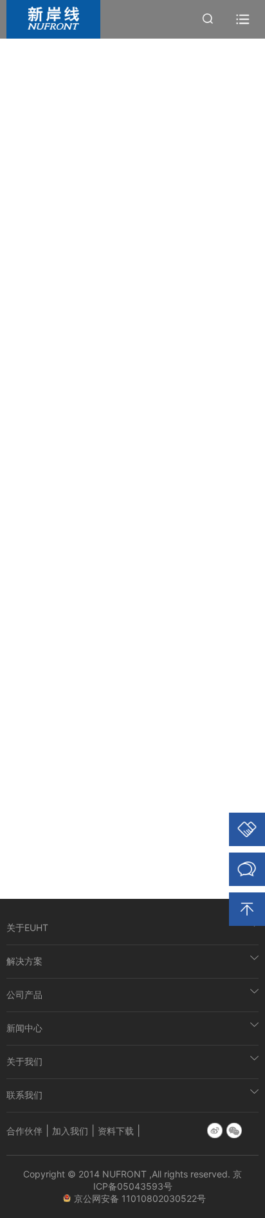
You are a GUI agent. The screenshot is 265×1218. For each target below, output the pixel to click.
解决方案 (24, 960)
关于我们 (24, 1061)
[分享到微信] (234, 1130)
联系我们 (24, 1094)
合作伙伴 (24, 1130)
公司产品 (24, 994)
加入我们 (70, 1130)
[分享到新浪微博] (215, 1130)
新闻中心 (24, 1027)
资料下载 (116, 1130)
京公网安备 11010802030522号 (141, 1198)
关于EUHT (27, 927)
